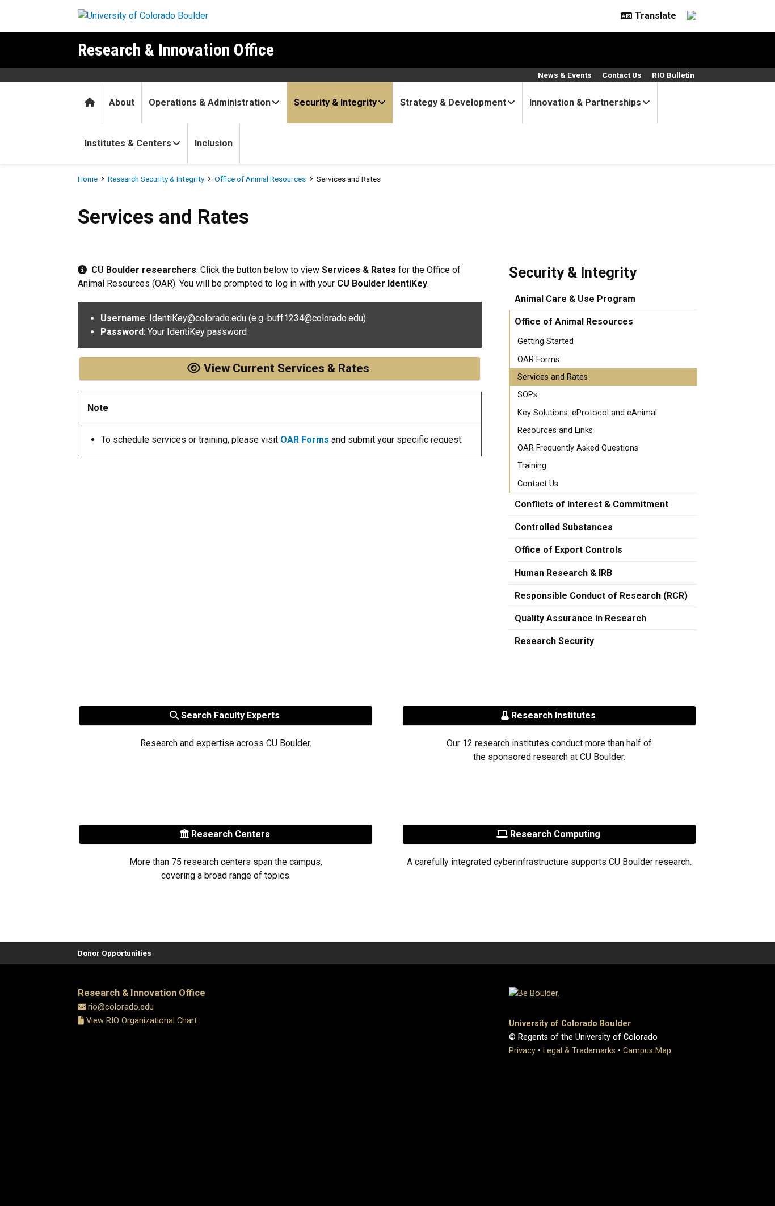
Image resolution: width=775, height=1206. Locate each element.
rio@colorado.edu (121, 1007)
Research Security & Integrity (156, 178)
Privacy (522, 1051)
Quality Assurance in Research (580, 618)
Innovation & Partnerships (585, 102)
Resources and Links (555, 430)
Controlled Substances (564, 527)
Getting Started (545, 341)
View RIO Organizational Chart (140, 1021)
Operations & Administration (210, 102)
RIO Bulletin (673, 74)
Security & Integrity (335, 102)
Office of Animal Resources (260, 178)
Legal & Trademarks (579, 1051)
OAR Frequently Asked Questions (577, 448)
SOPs (527, 395)
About (121, 102)
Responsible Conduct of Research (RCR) (601, 595)
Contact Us (622, 74)
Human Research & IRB (563, 573)
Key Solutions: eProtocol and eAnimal (587, 413)
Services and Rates (552, 377)
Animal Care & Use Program (575, 298)
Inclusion (214, 143)
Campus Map (647, 1051)
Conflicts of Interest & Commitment (591, 504)
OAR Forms (538, 359)
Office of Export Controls (568, 549)
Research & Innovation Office (176, 50)
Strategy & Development (453, 102)
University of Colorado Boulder (570, 1023)
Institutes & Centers (128, 143)
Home (88, 178)
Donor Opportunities (114, 952)
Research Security (554, 641)
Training (531, 465)
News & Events (565, 74)
